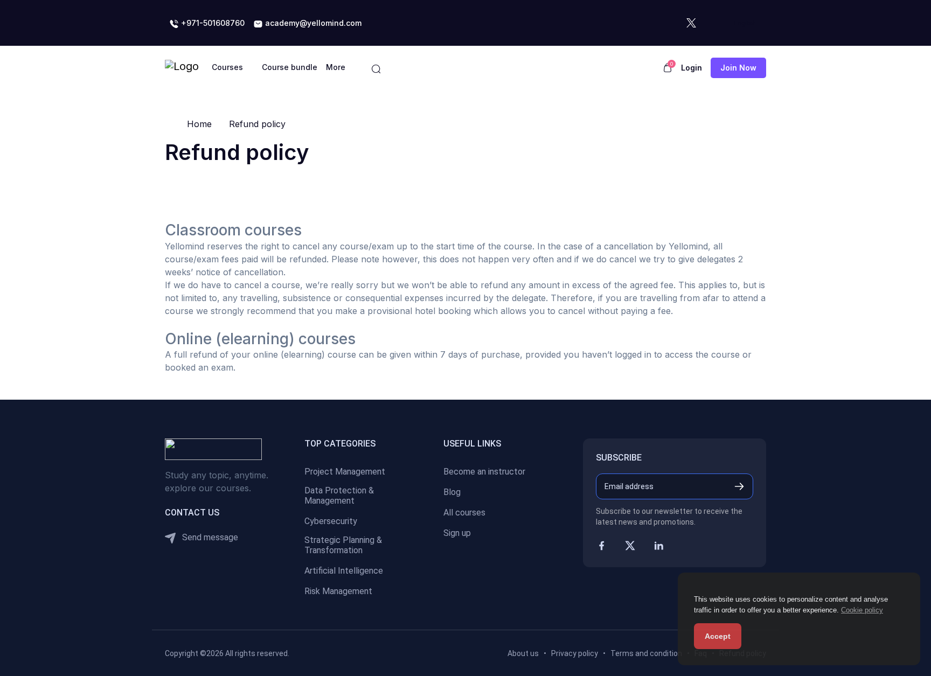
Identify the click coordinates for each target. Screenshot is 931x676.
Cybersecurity (330, 521)
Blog (452, 492)
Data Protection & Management (339, 495)
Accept (718, 636)
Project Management (344, 471)
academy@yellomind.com (312, 22)
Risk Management (338, 591)
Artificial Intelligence (343, 571)
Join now (738, 67)
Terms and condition (646, 653)
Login (691, 67)
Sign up (457, 533)
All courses (464, 512)
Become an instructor (484, 471)
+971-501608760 (212, 22)
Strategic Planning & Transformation (343, 545)
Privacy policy (574, 653)
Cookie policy (862, 610)
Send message (209, 537)
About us (523, 653)
